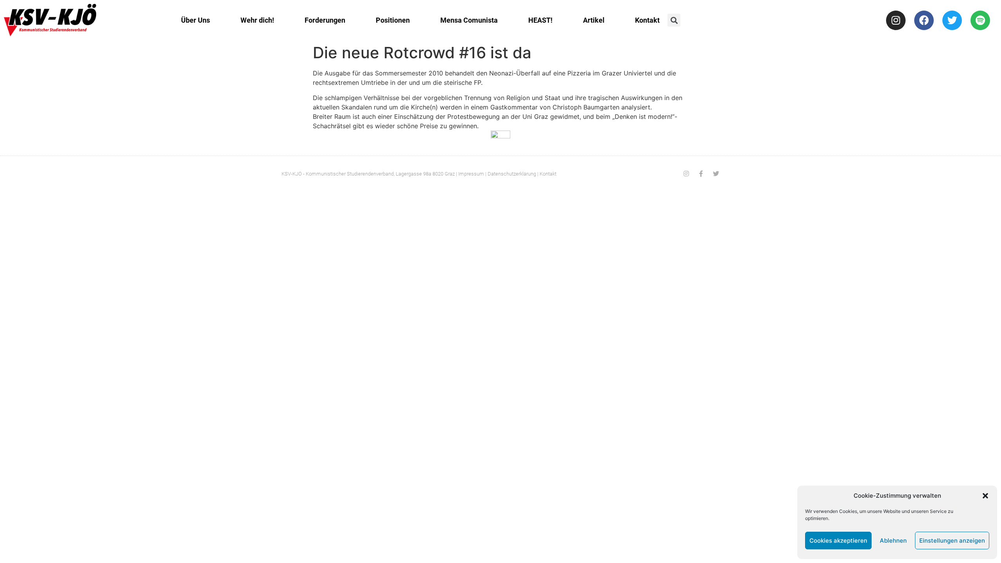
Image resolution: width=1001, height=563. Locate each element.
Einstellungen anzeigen (952, 540)
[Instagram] (896, 20)
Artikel (594, 20)
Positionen (393, 20)
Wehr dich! (257, 20)
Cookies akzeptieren (838, 540)
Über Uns (195, 20)
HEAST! (540, 20)
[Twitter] (952, 20)
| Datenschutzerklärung (510, 174)
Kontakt (647, 20)
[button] (985, 496)
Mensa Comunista (469, 20)
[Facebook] (924, 20)
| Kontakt (546, 174)
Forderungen (325, 20)
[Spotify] (980, 20)
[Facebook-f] (701, 173)
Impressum (471, 174)
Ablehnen (893, 540)
